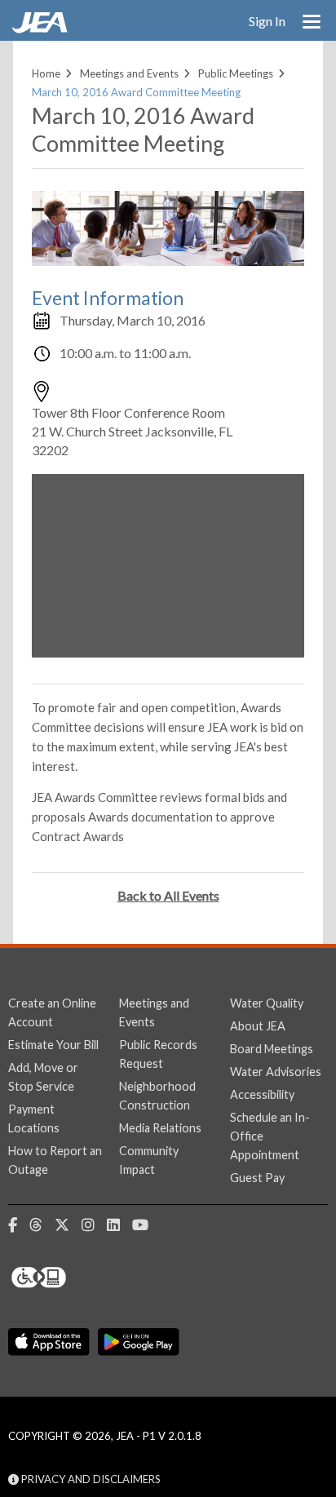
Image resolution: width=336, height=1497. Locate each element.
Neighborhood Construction (157, 1095)
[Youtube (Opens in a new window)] (146, 1225)
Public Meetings (235, 73)
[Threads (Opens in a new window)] (42, 1225)
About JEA (257, 1026)
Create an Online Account (52, 1012)
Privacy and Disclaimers (90, 1479)
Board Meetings (271, 1049)
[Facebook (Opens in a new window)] (18, 1225)
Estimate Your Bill (53, 1045)
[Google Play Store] (138, 1343)
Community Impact (149, 1160)
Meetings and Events (129, 73)
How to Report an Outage (55, 1160)
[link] (41, 28)
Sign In (267, 21)
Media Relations (160, 1128)
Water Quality (266, 1003)
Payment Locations (34, 1118)
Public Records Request (158, 1054)
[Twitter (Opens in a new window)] (68, 1225)
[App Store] (49, 1343)
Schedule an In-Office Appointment (270, 1136)
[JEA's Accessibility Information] (69, 1277)
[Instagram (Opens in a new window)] (94, 1225)
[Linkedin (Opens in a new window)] (119, 1225)
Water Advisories (275, 1071)
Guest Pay (257, 1178)
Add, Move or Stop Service (43, 1077)
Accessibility (262, 1094)
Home (46, 73)
